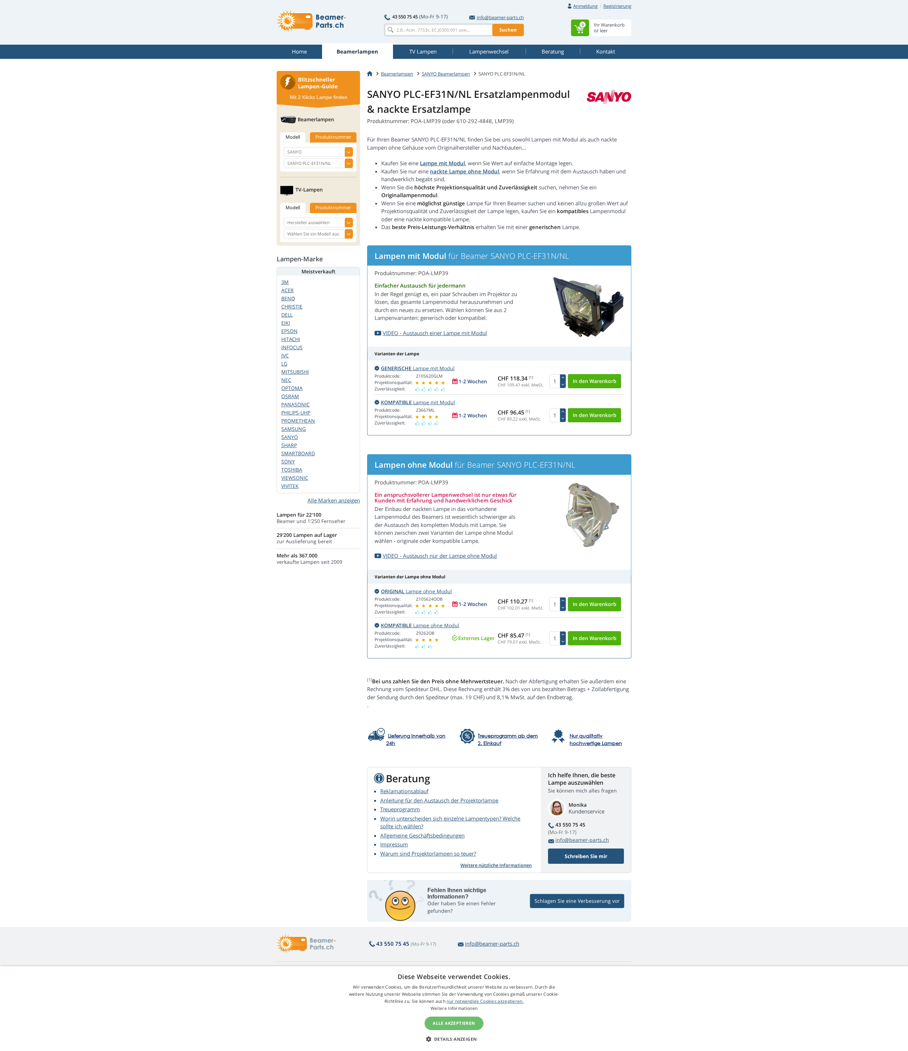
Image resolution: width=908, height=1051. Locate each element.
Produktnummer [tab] (333, 137)
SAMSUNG (293, 429)
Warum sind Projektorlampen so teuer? (428, 853)
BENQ (288, 298)
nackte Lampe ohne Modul (464, 171)
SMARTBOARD (298, 453)
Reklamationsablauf (404, 791)
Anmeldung (585, 6)
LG (284, 363)
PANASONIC (295, 404)
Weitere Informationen (454, 1008)
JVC (285, 355)
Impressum (394, 844)
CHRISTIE (292, 306)
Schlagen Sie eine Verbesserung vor (577, 900)
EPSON (289, 331)
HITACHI (290, 339)
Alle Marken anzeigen (334, 500)
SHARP (289, 445)
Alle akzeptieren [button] (454, 1023)
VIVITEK (290, 486)
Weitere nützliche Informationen (496, 865)
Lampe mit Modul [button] (418, 368)
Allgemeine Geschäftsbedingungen (422, 835)
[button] (454, 1038)
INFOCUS (292, 347)
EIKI (285, 322)
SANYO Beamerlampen (446, 74)
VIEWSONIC (294, 477)
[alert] (454, 1008)
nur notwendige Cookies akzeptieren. (485, 1001)
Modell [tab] (293, 137)
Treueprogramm (400, 809)
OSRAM (290, 396)
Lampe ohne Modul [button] (416, 591)
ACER (287, 290)
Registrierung (617, 6)
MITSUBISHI (295, 371)
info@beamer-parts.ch (500, 17)
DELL (287, 314)
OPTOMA (292, 388)
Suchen (508, 30)
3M (285, 282)
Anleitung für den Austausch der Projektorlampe (439, 800)
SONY (288, 461)
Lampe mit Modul (442, 163)
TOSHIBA (291, 469)
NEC (286, 380)
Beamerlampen (397, 74)
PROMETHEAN (298, 420)
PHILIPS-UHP (295, 412)
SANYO (289, 437)
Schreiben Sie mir (586, 856)
